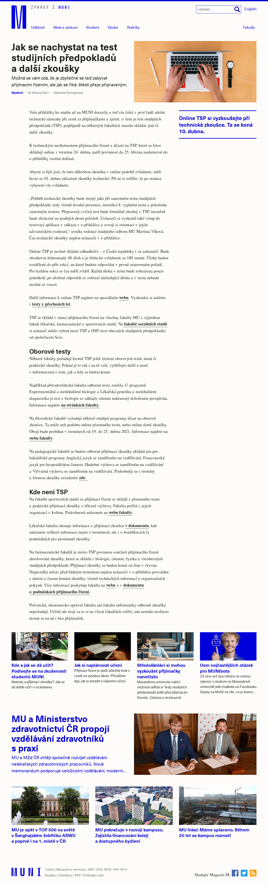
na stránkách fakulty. (80, 405)
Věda (65, 27)
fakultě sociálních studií (145, 324)
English (250, 8)
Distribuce (65, 875)
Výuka (113, 27)
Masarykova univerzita (71, 869)
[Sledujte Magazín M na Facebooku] (235, 873)
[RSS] (253, 873)
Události (38, 27)
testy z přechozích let (51, 304)
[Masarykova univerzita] (26, 873)
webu (123, 297)
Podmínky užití (93, 875)
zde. (83, 478)
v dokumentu (137, 525)
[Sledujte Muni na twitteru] (244, 873)
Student (92, 27)
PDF (78, 875)
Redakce (51, 875)
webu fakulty (41, 438)
